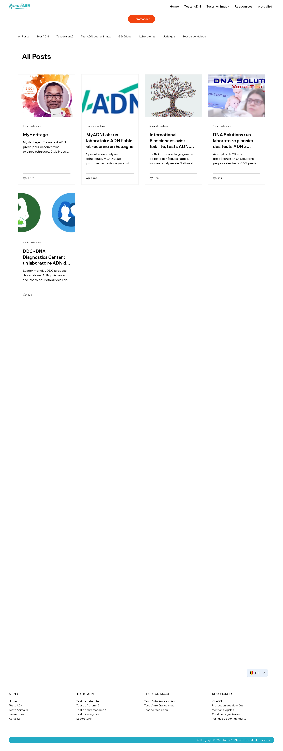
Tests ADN (16, 714)
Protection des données (228, 714)
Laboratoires (147, 36)
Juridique (169, 36)
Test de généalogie (195, 36)
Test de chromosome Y (91, 719)
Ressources (16, 723)
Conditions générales (226, 723)
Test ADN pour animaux (96, 36)
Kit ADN (217, 710)
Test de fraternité (87, 714)
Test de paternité (87, 710)
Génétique (124, 36)
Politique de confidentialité (229, 727)
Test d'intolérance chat (159, 714)
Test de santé (64, 36)
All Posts (23, 36)
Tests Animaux (18, 719)
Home (13, 710)
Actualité (15, 727)
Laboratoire (84, 727)
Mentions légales (223, 719)
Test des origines (87, 723)
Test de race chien (156, 719)
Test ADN (43, 36)
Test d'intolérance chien (159, 710)
